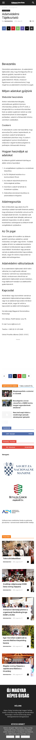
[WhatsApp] (18, 28)
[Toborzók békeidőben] (18, 552)
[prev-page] (3, 422)
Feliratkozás (29, 447)
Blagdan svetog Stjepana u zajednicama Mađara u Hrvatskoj (14, 668)
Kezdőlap (4, 7)
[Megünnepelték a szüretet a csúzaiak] (7, 393)
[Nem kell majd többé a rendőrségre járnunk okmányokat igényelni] (7, 414)
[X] (9, 28)
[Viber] (22, 28)
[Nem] (33, 733)
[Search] (33, 2)
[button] (3, 2)
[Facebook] (4, 28)
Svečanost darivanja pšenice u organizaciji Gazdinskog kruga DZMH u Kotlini (15, 612)
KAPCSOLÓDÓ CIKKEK (10, 386)
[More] (29, 376)
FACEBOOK (6, 428)
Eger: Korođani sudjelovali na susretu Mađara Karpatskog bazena (14, 640)
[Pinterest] (13, 28)
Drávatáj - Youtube (9, 441)
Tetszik (30, 434)
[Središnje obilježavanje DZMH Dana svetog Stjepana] (18, 580)
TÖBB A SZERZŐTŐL (26, 386)
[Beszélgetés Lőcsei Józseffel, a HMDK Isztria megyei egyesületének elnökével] (7, 403)
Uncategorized (13, 7)
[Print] (32, 28)
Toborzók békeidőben (12, 558)
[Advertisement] (18, 45)
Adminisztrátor (8, 21)
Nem (17, 737)
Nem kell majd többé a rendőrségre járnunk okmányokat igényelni (21, 415)
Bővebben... (25, 737)
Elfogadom (10, 737)
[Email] (27, 28)
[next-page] (6, 422)
